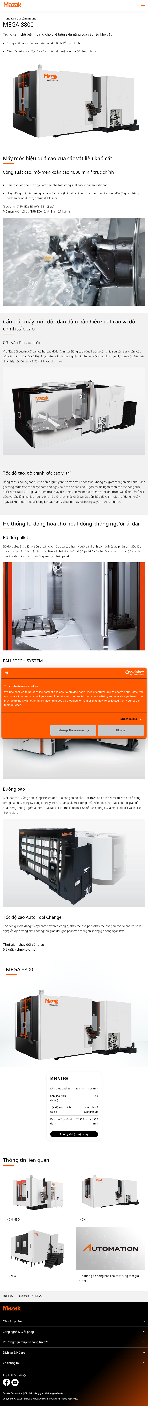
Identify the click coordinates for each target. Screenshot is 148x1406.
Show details (128, 718)
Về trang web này (54, 1393)
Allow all (120, 730)
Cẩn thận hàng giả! (33, 1393)
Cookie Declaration (13, 1393)
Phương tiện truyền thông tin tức (25, 1342)
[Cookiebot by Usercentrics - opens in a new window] (128, 673)
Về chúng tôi (11, 1363)
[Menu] (143, 5)
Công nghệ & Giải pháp (18, 1332)
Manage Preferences (71, 730)
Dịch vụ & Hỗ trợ (14, 1353)
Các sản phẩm (12, 1321)
